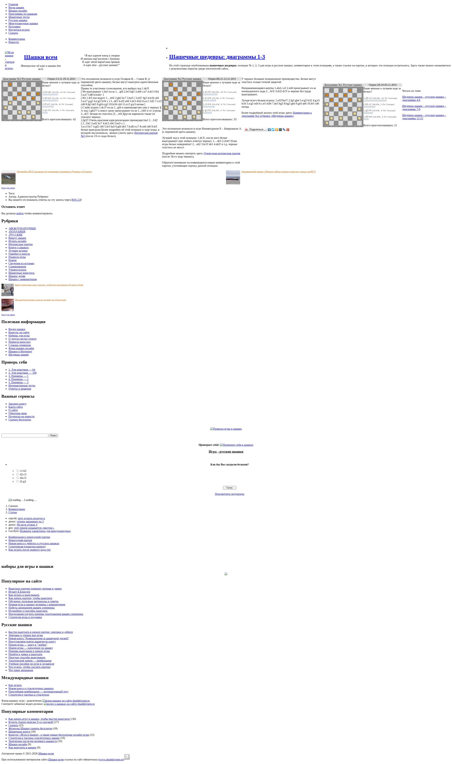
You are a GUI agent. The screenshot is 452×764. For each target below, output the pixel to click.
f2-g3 (23, 481)
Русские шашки (17, 20)
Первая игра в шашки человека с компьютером (36, 604)
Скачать (13, 32)
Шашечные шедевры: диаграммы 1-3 (217, 56)
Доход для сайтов (8, 188)
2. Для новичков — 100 (22, 372)
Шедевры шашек (18, 354)
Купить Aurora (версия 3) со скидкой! (30, 722)
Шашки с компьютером (22, 279)
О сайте (13, 410)
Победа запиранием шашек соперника (31, 607)
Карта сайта (15, 406)
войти (20, 213)
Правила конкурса (19, 341)
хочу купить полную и (31, 518)
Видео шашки (16, 329)
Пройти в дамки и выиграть (25, 654)
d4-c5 (23, 477)
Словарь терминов (19, 345)
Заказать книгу (17, 403)
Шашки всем (46, 753)
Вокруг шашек (17, 237)
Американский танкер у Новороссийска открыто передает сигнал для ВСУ (278, 171)
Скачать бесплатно (19, 419)
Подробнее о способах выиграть (27, 610)
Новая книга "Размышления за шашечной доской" (38, 638)
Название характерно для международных (45, 531)
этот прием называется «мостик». (34, 527)
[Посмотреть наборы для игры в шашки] (226, 574)
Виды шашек (16, 7)
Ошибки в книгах (19, 253)
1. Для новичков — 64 (21, 369)
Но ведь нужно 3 (27, 524)
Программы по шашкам (22, 13)
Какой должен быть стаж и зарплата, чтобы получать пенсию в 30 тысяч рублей (49, 285)
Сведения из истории (21, 263)
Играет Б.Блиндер (19, 591)
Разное (12, 260)
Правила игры (17, 256)
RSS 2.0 (76, 199)
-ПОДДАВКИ (16, 231)
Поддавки (14, 26)
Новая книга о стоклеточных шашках (31, 688)
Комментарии (16, 38)
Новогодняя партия (20, 540)
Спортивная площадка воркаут (27, 546)
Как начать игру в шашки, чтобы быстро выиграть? (39, 718)
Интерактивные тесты (21, 385)
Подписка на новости (21, 416)
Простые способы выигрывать (26, 657)
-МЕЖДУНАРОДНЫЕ (22, 228)
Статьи (12, 512)
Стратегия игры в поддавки (25, 617)
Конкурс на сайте (18, 332)
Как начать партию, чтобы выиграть (30, 598)
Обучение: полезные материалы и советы (33, 601)
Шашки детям (16, 276)
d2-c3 (23, 474)
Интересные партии (20, 244)
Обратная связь (17, 413)
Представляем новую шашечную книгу (32, 641)
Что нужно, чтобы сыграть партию (29, 666)
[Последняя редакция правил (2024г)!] (226, 428)
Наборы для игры (19, 335)
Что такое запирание (20, 670)
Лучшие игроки (18, 250)
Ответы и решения (19, 388)
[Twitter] (273, 129)
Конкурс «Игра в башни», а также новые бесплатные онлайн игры (48, 734)
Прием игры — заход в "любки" (27, 644)
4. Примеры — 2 (18, 379)
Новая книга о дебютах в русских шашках (33, 543)
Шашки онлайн (17, 10)
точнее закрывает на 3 (30, 521)
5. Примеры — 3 (18, 382)
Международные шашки (23, 23)
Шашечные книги (19, 731)
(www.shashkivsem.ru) (111, 759)
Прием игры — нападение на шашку (30, 647)
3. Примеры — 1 (18, 375)
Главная (13, 4)
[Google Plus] (288, 129)
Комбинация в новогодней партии (29, 537)
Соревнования (17, 266)
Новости (13, 42)
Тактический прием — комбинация (29, 660)
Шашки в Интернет (20, 351)
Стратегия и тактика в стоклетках (28, 694)
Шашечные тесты (19, 17)
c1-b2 (23, 470)
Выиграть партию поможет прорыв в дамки (35, 588)
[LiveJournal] (284, 129)
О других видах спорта (22, 338)
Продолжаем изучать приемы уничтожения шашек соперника (45, 614)
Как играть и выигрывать (23, 594)
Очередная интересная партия (222, 153)
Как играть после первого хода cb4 (29, 549)
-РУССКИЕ (15, 234)
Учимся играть (17, 269)
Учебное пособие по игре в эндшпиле (31, 663)
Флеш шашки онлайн (21, 348)
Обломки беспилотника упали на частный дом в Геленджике (40, 300)
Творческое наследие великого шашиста (32, 741)
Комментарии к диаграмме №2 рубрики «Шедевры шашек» (277, 114)
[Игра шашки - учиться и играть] (9, 68)
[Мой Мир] (280, 129)
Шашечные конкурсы (21, 272)
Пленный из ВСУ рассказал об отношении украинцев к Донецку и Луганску (54, 171)
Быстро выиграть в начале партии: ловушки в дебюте (40, 632)
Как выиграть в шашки (22, 747)
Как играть (15, 685)
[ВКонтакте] (269, 129)
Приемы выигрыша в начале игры (29, 651)
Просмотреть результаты (229, 493)
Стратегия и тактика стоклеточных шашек (34, 737)
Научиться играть (19, 29)
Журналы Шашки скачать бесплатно (30, 728)
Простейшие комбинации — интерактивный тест (38, 691)
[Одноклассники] (277, 129)
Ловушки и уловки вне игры (25, 635)
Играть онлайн (17, 241)
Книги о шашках (18, 247)
